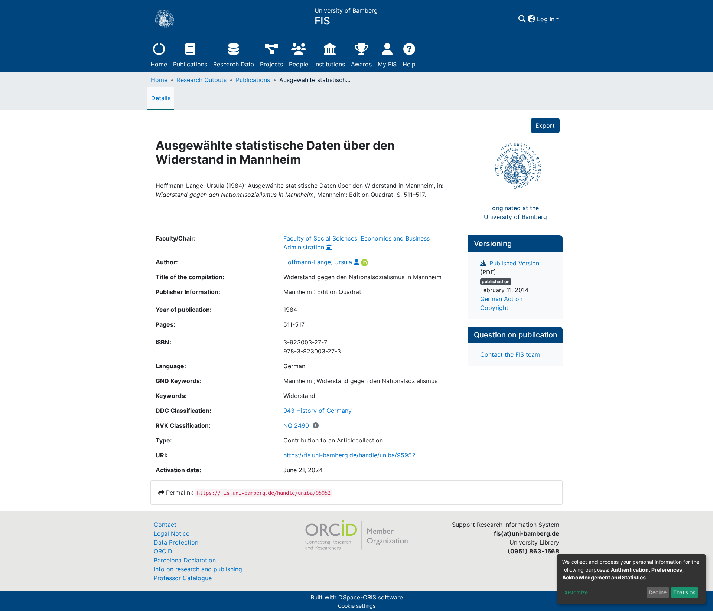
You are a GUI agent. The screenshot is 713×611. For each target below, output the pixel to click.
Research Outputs (202, 80)
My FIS (387, 64)
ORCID (163, 551)
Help (409, 64)
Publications (190, 64)
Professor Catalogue (183, 578)
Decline (658, 592)
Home (158, 64)
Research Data (233, 64)
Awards (361, 64)
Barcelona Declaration (185, 560)
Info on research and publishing (198, 569)
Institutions (329, 64)
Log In (545, 19)
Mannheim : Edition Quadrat (322, 291)
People (298, 64)
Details (160, 98)
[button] (531, 18)
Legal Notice (171, 533)
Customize (575, 592)
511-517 (294, 324)
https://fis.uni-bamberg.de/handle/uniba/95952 (349, 455)
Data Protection (176, 542)
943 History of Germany (317, 410)
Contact (165, 524)
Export (545, 125)
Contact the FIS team (510, 354)
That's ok (684, 592)
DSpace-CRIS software (370, 597)
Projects (271, 64)
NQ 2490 (296, 425)
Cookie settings (356, 605)
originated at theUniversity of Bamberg (515, 212)
